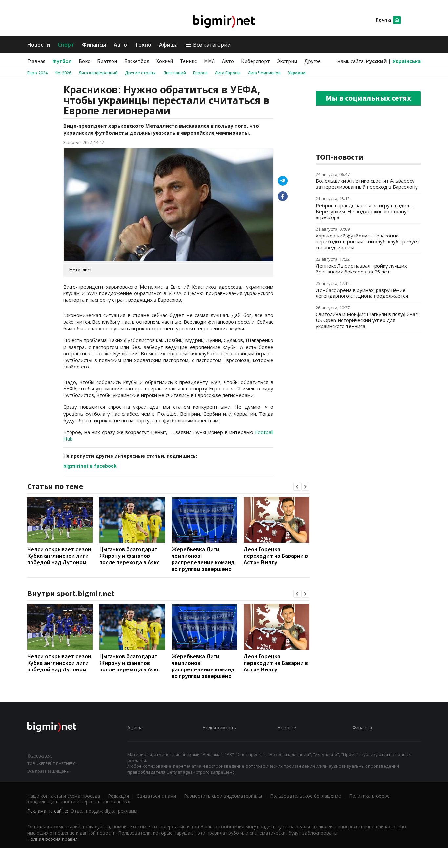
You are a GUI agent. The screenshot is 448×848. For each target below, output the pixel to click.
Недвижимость (219, 728)
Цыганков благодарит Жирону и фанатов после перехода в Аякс (129, 555)
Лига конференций (98, 73)
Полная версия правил (52, 839)
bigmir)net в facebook (90, 466)
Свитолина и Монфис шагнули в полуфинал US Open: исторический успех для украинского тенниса (367, 320)
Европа (200, 73)
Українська (406, 61)
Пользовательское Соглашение (305, 796)
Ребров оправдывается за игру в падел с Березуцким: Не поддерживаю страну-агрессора (364, 211)
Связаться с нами (156, 796)
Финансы (94, 44)
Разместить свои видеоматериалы (223, 796)
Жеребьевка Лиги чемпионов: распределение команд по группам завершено (203, 559)
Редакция (118, 796)
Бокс (84, 61)
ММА (209, 61)
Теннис (188, 61)
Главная (36, 61)
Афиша (168, 44)
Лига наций (174, 73)
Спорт (66, 44)
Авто (120, 44)
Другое (312, 61)
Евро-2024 (37, 73)
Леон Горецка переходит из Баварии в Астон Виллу (276, 555)
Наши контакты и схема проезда (63, 796)
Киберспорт (255, 61)
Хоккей (164, 61)
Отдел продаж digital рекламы (104, 811)
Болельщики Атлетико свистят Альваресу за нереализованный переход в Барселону (367, 184)
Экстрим (287, 61)
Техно (143, 44)
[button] (297, 487)
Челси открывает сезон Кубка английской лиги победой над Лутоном (59, 555)
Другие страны (140, 73)
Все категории (212, 44)
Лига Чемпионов (264, 73)
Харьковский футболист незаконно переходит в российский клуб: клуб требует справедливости (367, 241)
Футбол (61, 61)
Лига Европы (227, 73)
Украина (297, 73)
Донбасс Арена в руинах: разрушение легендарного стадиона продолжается (362, 293)
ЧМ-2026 (63, 73)
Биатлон (107, 61)
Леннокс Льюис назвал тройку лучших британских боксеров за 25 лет (361, 268)
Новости (38, 44)
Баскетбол (136, 61)
